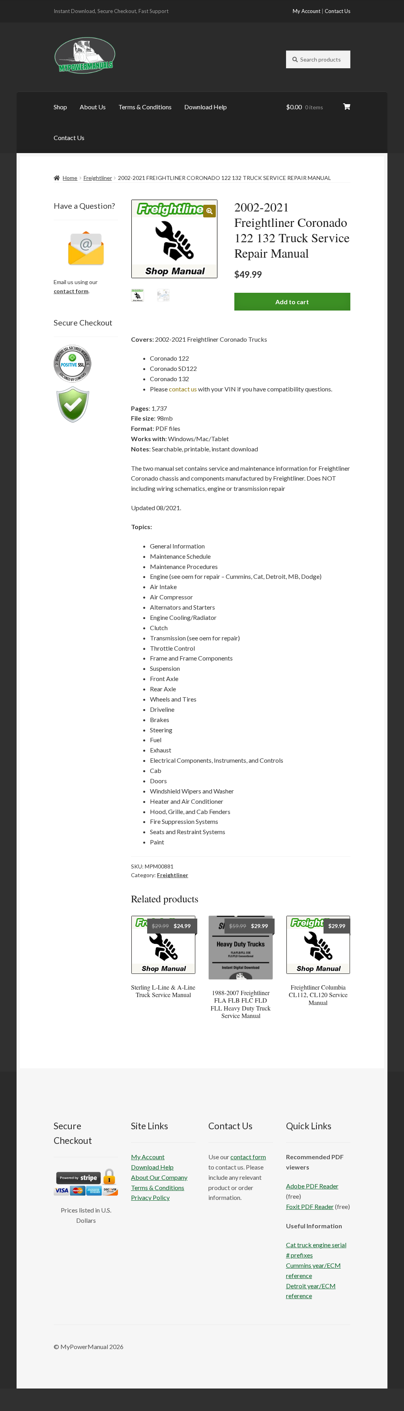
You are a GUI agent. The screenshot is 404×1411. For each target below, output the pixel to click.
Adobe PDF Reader (312, 1186)
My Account (306, 11)
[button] (209, 211)
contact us (183, 389)
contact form (71, 291)
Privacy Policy (150, 1197)
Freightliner (98, 177)
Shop (60, 106)
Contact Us (337, 11)
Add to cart (292, 301)
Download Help (205, 106)
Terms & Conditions (145, 106)
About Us (93, 106)
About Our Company (159, 1177)
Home (70, 177)
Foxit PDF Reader (310, 1206)
